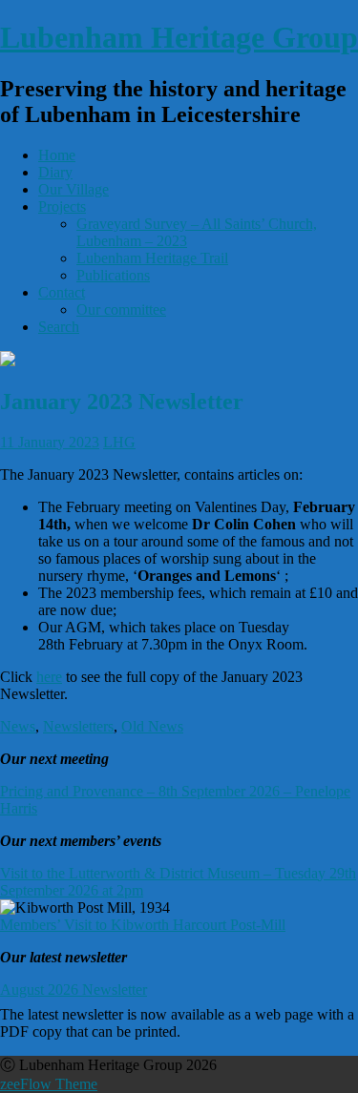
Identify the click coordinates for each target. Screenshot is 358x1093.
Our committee (121, 309)
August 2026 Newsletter (73, 989)
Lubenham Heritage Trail (152, 258)
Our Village (73, 189)
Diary (55, 172)
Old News (152, 726)
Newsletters (78, 726)
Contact (61, 292)
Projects (62, 206)
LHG (119, 442)
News (17, 726)
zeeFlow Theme (48, 1084)
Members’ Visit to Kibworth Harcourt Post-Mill (142, 925)
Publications (113, 275)
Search (58, 327)
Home (56, 155)
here (49, 677)
